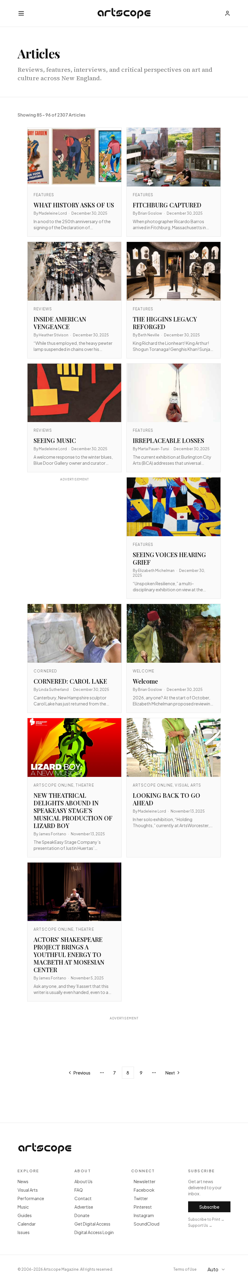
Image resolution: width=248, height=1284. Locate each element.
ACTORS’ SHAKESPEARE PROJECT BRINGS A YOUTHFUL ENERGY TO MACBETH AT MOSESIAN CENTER (69, 954)
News (23, 1181)
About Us (83, 1181)
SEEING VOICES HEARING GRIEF (169, 558)
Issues (24, 1232)
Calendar (27, 1223)
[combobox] (217, 1269)
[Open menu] (21, 13)
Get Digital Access (92, 1223)
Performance (31, 1198)
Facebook (144, 1190)
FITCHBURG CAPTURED (167, 205)
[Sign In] (227, 13)
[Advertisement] (74, 536)
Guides (25, 1215)
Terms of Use (185, 1269)
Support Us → (200, 1225)
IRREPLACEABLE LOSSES (168, 440)
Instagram (144, 1215)
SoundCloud (146, 1223)
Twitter (141, 1198)
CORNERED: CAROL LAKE (70, 681)
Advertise (83, 1207)
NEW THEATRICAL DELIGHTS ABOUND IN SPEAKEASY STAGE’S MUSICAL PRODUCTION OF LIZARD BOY (73, 810)
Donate (82, 1215)
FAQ (78, 1190)
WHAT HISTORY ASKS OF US (74, 205)
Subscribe (209, 1207)
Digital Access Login (94, 1232)
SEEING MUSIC (55, 440)
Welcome (145, 681)
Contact (83, 1198)
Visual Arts (28, 1190)
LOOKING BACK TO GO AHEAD (166, 799)
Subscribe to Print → (206, 1219)
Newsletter (144, 1181)
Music (23, 1207)
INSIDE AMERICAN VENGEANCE (60, 323)
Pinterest (143, 1207)
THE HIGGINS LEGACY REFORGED (165, 323)
